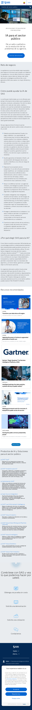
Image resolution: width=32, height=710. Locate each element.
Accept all (16, 689)
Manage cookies (16, 698)
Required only (16, 694)
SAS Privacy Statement (12, 678)
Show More (16, 444)
